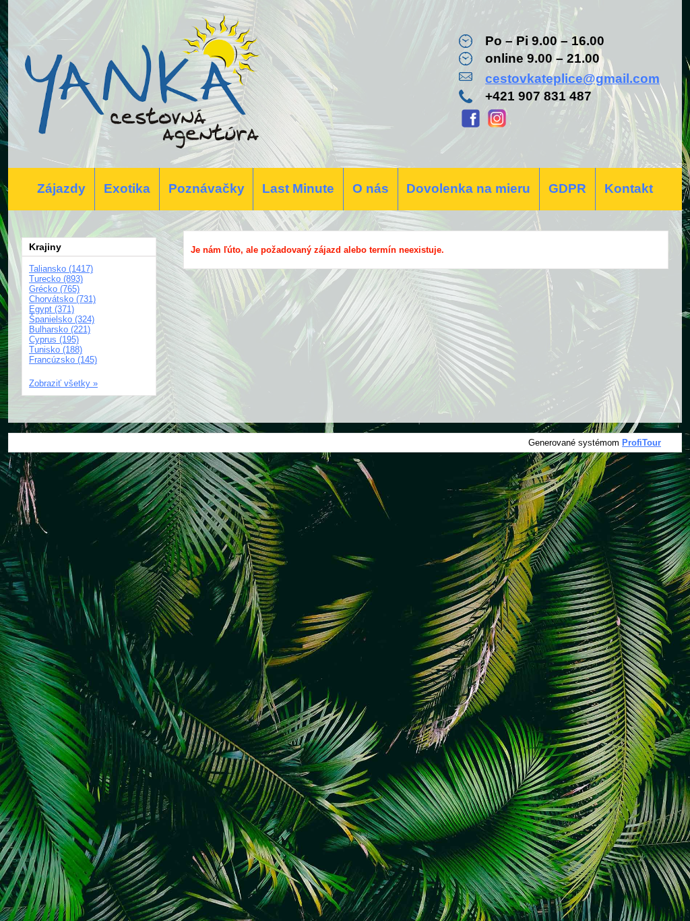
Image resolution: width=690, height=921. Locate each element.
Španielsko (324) (61, 319)
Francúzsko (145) (63, 360)
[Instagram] (497, 126)
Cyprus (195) (54, 339)
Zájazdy (61, 188)
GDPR (567, 188)
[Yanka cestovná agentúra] (141, 83)
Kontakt (628, 188)
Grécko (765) (54, 289)
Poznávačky (206, 188)
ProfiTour (641, 443)
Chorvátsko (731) (62, 299)
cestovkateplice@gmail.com (572, 78)
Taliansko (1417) (61, 269)
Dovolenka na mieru (468, 188)
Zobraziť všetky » (63, 383)
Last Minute (298, 188)
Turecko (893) (56, 279)
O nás (370, 188)
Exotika (127, 188)
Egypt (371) (51, 309)
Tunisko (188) (55, 350)
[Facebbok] (470, 126)
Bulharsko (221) (59, 329)
